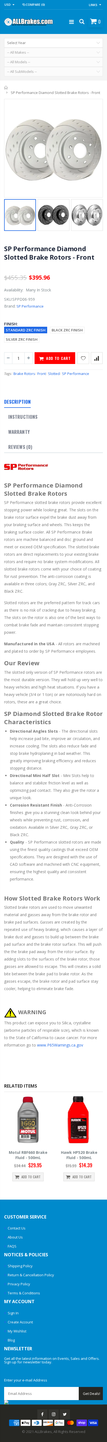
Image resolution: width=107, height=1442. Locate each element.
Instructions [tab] (23, 416)
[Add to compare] (97, 358)
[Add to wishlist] (83, 358)
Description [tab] (17, 401)
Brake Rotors (24, 373)
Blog (11, 1340)
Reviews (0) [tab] (20, 446)
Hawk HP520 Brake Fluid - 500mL (79, 1155)
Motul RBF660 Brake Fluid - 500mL (28, 1155)
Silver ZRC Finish (22, 339)
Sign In (13, 1313)
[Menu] (71, 21)
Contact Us (17, 1228)
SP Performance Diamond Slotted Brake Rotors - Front (49, 253)
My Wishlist (17, 1331)
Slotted (54, 373)
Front (41, 373)
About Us (15, 1237)
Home (6, 87)
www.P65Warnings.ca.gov (60, 1045)
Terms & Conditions (24, 1293)
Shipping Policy (20, 1265)
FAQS (12, 1246)
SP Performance (30, 306)
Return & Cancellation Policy (31, 1274)
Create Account (20, 1322)
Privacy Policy (19, 1284)
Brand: (10, 306)
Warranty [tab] (19, 431)
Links (93, 5)
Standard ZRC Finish (26, 330)
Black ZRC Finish (67, 330)
